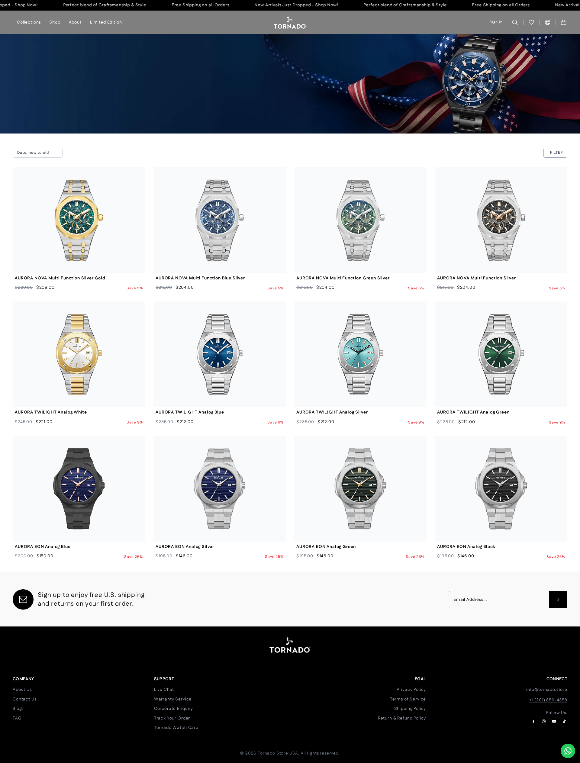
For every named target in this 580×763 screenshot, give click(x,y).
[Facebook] (533, 721)
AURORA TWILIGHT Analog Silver (332, 412)
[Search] (515, 22)
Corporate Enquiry (173, 709)
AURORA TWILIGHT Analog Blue (190, 412)
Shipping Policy (410, 709)
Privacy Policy (411, 690)
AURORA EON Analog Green (326, 547)
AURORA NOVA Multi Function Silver (476, 278)
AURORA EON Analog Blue (42, 547)
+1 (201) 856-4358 (548, 700)
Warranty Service (173, 699)
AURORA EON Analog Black (466, 547)
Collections (29, 22)
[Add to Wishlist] (135, 190)
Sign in (496, 22)
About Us (22, 690)
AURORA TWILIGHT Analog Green (473, 412)
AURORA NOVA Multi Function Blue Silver (200, 278)
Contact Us (24, 699)
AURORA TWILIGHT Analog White (51, 412)
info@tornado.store (546, 690)
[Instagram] (544, 721)
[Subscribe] (558, 599)
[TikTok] (564, 721)
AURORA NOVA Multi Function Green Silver (343, 278)
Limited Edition (106, 22)
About (75, 22)
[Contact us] (568, 751)
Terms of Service (408, 699)
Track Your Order (172, 718)
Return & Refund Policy (402, 718)
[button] (564, 22)
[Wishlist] (531, 22)
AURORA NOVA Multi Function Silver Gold (60, 278)
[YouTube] (554, 721)
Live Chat (164, 690)
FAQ (17, 718)
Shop (54, 22)
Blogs (18, 709)
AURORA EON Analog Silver (185, 547)
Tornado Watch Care (176, 728)
